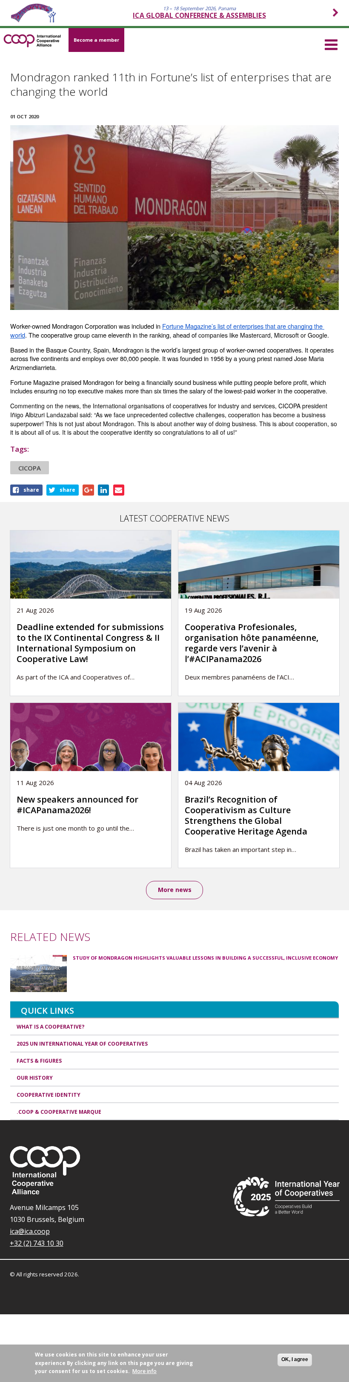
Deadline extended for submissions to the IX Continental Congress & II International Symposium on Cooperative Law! (90, 643)
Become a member (96, 40)
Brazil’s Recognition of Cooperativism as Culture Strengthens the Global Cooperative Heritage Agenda (246, 815)
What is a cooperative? (51, 1026)
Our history (35, 1077)
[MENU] (331, 43)
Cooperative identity (48, 1094)
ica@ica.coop (30, 1231)
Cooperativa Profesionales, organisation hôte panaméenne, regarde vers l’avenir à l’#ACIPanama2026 (251, 643)
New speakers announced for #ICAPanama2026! (77, 805)
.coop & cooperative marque (59, 1111)
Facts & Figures (39, 1060)
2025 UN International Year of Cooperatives (82, 1043)
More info (144, 1371)
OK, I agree (294, 1359)
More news (175, 890)
